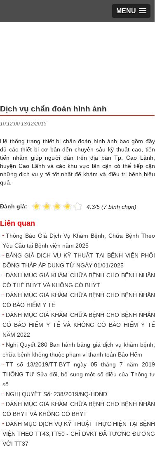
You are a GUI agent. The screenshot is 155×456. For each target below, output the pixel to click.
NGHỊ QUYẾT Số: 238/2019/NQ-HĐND (56, 394)
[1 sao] (36, 205)
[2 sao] (41, 205)
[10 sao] (32, 205)
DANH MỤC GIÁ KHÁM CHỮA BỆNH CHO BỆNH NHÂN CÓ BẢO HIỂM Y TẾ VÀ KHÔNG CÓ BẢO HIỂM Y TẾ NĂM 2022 (78, 325)
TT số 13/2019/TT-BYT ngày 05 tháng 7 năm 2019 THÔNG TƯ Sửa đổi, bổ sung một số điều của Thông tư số (78, 374)
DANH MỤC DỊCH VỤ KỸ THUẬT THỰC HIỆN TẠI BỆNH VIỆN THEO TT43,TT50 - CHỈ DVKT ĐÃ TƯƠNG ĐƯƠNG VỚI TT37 (78, 434)
